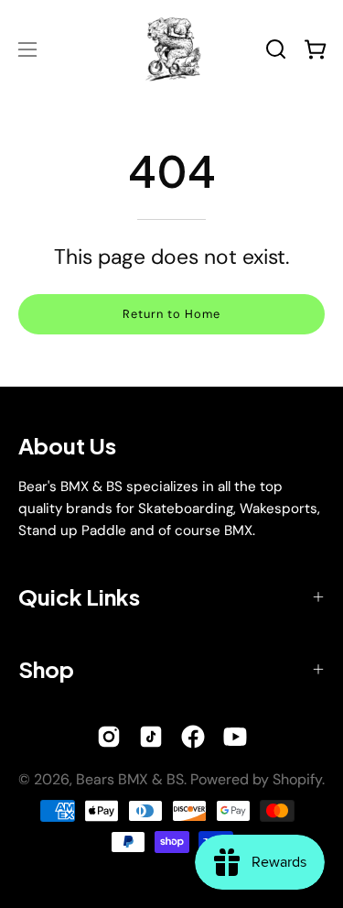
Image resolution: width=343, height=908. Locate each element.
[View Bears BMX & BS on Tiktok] (151, 736)
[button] (275, 49)
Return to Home (171, 314)
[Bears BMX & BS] (172, 49)
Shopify (297, 779)
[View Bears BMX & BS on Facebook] (193, 736)
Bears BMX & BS (130, 779)
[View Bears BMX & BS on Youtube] (235, 736)
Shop (46, 669)
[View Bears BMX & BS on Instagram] (109, 736)
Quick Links (79, 596)
